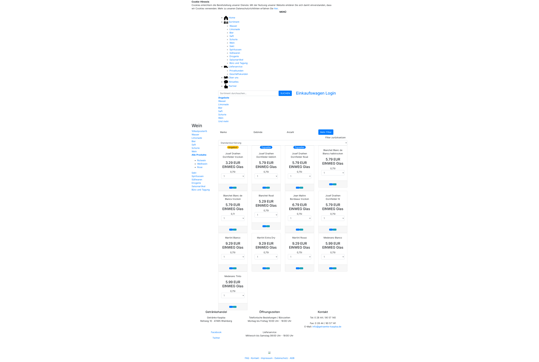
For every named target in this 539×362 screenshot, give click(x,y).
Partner (232, 86)
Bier (231, 32)
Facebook (216, 332)
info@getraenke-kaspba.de (326, 326)
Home (231, 17)
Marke (223, 132)
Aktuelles (233, 81)
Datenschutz (281, 358)
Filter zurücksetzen (335, 137)
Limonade (234, 29)
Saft (231, 36)
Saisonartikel (236, 59)
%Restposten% (199, 131)
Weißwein (202, 163)
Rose (199, 167)
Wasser (233, 25)
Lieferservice (235, 66)
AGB (292, 358)
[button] (331, 93)
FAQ (247, 358)
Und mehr (223, 121)
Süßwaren (234, 52)
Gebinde (257, 132)
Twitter (216, 337)
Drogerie (234, 56)
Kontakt (255, 358)
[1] (340, 2)
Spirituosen (235, 49)
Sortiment (233, 21)
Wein (232, 42)
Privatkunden (236, 70)
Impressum (267, 358)
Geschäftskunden (238, 74)
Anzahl (290, 132)
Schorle (233, 39)
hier (276, 8)
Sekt (231, 46)
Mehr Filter (326, 132)
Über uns (233, 77)
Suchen (285, 93)
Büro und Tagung (238, 63)
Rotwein (201, 160)
